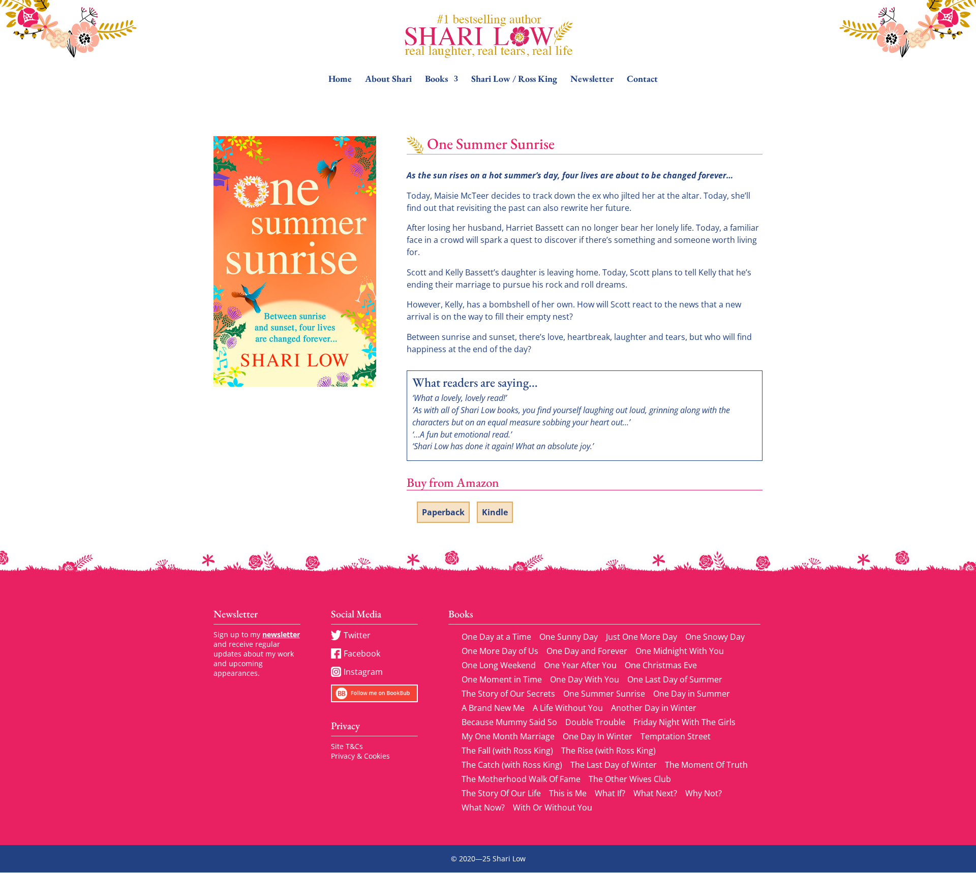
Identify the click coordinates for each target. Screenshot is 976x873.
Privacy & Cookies (360, 756)
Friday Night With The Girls (684, 722)
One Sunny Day (568, 636)
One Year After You (580, 665)
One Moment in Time (502, 679)
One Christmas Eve (661, 665)
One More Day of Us (500, 651)
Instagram (363, 671)
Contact (642, 79)
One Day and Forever (586, 651)
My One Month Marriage (508, 736)
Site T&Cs (347, 746)
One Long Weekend (499, 665)
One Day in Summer (691, 693)
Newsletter (592, 79)
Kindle (495, 512)
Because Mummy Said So (509, 722)
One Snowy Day (715, 636)
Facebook (362, 653)
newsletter (281, 634)
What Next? (655, 793)
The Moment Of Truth (706, 764)
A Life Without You (568, 707)
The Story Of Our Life (501, 793)
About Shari (388, 79)
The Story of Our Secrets (508, 693)
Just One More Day (641, 636)
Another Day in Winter (653, 707)
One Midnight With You (679, 651)
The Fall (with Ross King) (507, 750)
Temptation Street (675, 736)
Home (340, 79)
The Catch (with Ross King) (512, 764)
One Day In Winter (597, 736)
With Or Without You (552, 807)
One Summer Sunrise (604, 693)
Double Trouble (595, 722)
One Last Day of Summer (674, 679)
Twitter (357, 635)
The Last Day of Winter (613, 764)
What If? (610, 793)
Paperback (443, 512)
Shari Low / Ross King (514, 79)
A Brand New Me (493, 707)
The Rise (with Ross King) (608, 750)
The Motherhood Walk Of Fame (521, 779)
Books (436, 79)
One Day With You (584, 679)
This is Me (568, 793)
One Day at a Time (496, 636)
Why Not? (703, 793)
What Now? (483, 807)
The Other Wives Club (630, 779)
